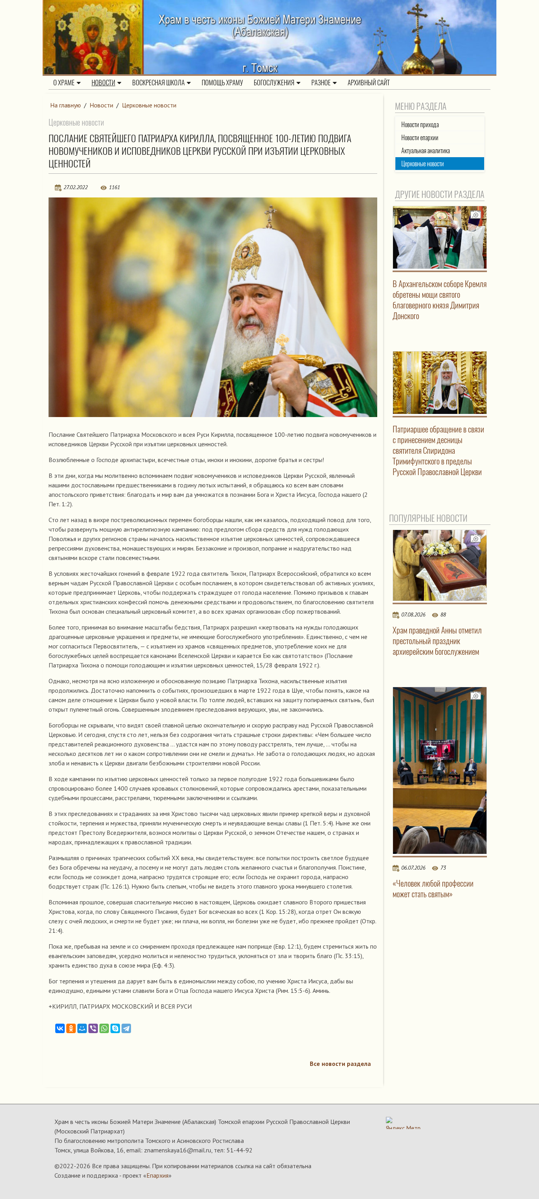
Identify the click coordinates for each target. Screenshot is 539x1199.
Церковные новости (149, 105)
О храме (64, 82)
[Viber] (93, 1028)
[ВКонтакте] (60, 1028)
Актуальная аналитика (425, 151)
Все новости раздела (340, 1063)
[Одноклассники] (71, 1028)
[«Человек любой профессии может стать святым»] (440, 771)
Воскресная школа (158, 82)
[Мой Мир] (82, 1028)
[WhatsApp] (104, 1028)
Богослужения (274, 82)
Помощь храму (222, 82)
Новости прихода (420, 124)
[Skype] (115, 1028)
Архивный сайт (369, 82)
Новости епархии (419, 137)
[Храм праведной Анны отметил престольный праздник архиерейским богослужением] (440, 565)
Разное (321, 82)
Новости (103, 82)
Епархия (157, 1175)
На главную (65, 105)
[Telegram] (126, 1028)
